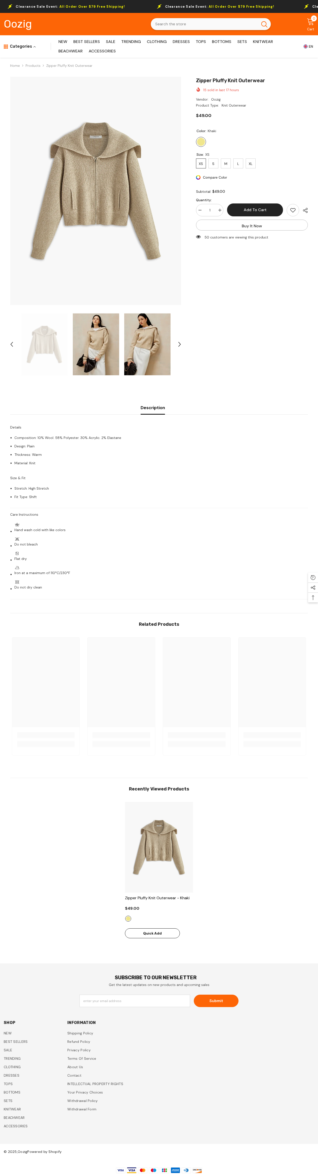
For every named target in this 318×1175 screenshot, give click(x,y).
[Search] (211, 24)
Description (153, 408)
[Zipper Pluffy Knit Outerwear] (159, 847)
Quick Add (152, 933)
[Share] (303, 210)
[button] (11, 344)
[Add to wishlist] (293, 210)
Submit (216, 1000)
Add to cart (255, 209)
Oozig (216, 99)
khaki (128, 919)
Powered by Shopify (44, 1151)
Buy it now (252, 226)
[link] (46, 735)
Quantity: (204, 200)
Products (33, 65)
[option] (95, 191)
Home (15, 65)
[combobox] (204, 24)
